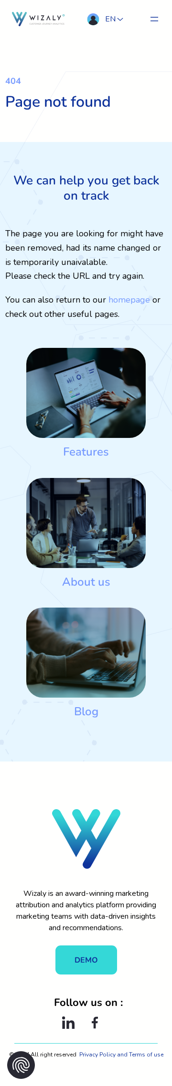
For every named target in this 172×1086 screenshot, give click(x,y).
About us (86, 581)
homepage (129, 299)
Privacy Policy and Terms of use (121, 1054)
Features (86, 451)
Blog (86, 711)
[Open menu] (154, 19)
